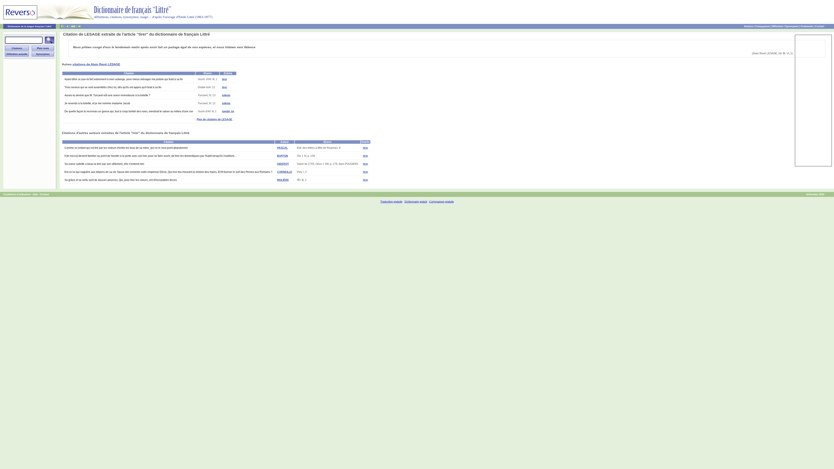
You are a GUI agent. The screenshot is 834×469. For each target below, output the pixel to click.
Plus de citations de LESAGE (214, 119)
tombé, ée (228, 111)
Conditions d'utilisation (16, 194)
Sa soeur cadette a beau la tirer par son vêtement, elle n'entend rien (104, 163)
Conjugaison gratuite (441, 201)
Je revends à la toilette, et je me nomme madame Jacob (97, 103)
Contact (819, 26)
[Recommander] (79, 26)
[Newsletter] (73, 26)
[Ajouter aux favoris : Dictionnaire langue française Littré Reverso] (67, 26)
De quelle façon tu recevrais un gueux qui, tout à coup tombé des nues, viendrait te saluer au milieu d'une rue (129, 111)
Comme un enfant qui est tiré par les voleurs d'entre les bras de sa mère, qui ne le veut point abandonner (126, 147)
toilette (226, 95)
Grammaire (807, 26)
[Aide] (62, 26)
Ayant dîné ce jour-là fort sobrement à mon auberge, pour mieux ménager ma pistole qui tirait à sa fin (124, 79)
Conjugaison (762, 26)
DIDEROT (283, 163)
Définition (777, 26)
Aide (35, 194)
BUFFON (282, 155)
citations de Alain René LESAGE (96, 64)
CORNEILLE (284, 171)
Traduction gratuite (391, 201)
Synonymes (792, 26)
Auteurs (748, 26)
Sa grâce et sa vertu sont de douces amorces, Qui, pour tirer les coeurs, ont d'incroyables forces (121, 180)
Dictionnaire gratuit (416, 201)
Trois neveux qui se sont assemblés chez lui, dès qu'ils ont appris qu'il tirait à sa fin (113, 87)
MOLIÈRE (283, 180)
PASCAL (282, 147)
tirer (224, 79)
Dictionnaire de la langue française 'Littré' (30, 26)
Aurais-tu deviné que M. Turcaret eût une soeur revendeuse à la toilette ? (107, 95)
